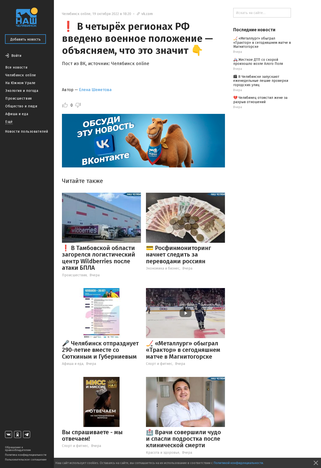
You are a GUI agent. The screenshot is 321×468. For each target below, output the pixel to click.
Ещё (9, 122)
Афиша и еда (16, 114)
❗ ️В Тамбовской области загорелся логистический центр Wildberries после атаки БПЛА (98, 258)
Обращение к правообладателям (18, 448)
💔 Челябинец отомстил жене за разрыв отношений (260, 100)
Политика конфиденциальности (25, 454)
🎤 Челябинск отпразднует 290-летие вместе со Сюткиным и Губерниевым (100, 350)
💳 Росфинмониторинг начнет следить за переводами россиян (178, 255)
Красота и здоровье (162, 452)
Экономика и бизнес (163, 268)
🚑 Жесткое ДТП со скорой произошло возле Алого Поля (258, 62)
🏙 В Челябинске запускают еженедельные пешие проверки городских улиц (260, 81)
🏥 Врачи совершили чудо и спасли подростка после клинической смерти (183, 439)
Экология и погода (21, 91)
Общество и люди (21, 106)
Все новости (16, 67)
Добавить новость (25, 39)
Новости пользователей (26, 131)
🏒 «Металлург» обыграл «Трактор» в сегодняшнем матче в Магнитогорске (183, 350)
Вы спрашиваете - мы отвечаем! (92, 435)
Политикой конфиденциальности (238, 463)
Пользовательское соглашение (26, 459)
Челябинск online (20, 75)
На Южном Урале (20, 83)
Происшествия (18, 98)
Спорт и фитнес (159, 364)
